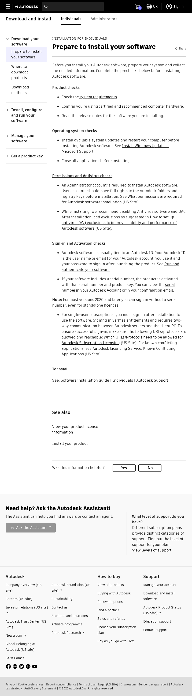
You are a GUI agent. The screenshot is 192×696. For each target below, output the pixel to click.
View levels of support (151, 550)
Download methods (20, 89)
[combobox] (73, 6)
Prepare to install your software (26, 54)
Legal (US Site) (108, 684)
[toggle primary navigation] (10, 7)
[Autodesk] (27, 6)
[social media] (21, 666)
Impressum (128, 684)
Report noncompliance (61, 684)
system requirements (98, 97)
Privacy (10, 684)
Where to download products (20, 72)
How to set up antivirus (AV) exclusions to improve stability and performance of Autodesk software (119, 222)
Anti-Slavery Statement (40, 688)
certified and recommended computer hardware (141, 106)
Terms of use (87, 684)
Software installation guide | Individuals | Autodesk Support (114, 380)
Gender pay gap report (153, 684)
